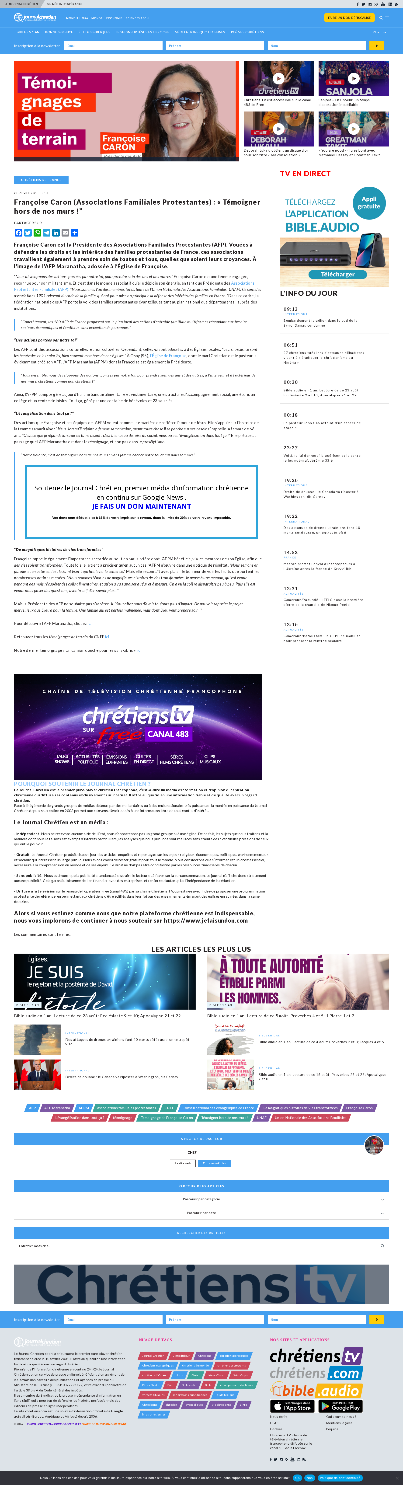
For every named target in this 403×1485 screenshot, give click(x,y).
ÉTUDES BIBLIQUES (94, 32)
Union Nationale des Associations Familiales (311, 1117)
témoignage (122, 1117)
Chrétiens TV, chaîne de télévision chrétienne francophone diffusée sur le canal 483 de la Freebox (291, 1441)
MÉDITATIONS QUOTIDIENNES (200, 32)
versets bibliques (153, 1395)
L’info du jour (181, 1355)
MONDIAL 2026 (77, 18)
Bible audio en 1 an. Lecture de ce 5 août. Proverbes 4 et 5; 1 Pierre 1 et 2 (280, 1015)
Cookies (276, 1429)
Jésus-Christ (216, 1375)
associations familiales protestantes (126, 1108)
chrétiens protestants (231, 1365)
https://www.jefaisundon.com (206, 920)
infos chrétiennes (154, 1414)
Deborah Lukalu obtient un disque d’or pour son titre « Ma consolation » (276, 152)
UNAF (262, 1117)
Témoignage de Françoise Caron (167, 1117)
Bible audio (189, 1385)
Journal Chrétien (31, 1354)
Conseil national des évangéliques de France (218, 1108)
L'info (243, 1404)
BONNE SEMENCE (59, 32)
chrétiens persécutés (234, 1355)
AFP (32, 1108)
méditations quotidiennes (190, 1395)
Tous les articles (214, 1163)
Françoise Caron (359, 1108)
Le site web (183, 1163)
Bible (208, 1385)
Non (310, 1478)
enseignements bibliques (236, 1385)
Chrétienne (149, 1404)
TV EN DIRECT (305, 173)
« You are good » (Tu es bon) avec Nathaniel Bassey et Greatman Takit (349, 152)
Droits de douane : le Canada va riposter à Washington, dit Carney (121, 1076)
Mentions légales (339, 1423)
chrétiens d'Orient (154, 1375)
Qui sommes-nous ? (341, 1417)
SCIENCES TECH (137, 18)
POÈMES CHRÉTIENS (247, 32)
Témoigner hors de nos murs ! (224, 1117)
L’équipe (332, 1429)
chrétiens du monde (195, 1365)
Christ (195, 1375)
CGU (274, 1423)
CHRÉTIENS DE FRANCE (41, 180)
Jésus (179, 1375)
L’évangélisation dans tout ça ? (79, 1117)
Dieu (170, 1385)
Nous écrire (279, 1417)
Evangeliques (194, 1404)
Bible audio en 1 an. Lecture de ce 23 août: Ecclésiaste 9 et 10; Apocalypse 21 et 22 (97, 1015)
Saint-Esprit (240, 1375)
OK (297, 1478)
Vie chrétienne (221, 1404)
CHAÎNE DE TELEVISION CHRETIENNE (104, 1424)
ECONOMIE (114, 18)
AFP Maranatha (57, 1108)
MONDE (97, 18)
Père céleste (150, 1385)
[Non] (397, 1478)
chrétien (171, 1404)
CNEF (169, 1108)
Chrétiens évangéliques (158, 1365)
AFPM (84, 1108)
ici (107, 636)
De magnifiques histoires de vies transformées (300, 1108)
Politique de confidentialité (340, 1478)
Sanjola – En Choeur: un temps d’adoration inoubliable (344, 102)
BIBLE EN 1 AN (28, 32)
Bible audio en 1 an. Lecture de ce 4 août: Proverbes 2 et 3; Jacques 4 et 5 (321, 1041)
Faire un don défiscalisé (349, 18)
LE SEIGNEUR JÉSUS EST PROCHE (142, 32)
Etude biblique (225, 1395)
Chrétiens (205, 1355)
